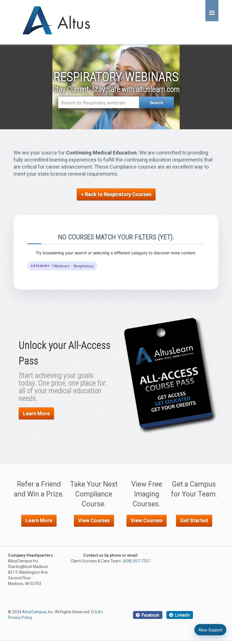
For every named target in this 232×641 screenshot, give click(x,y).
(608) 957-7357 (136, 561)
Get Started (194, 520)
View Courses (94, 520)
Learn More (36, 413)
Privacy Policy (20, 617)
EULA (96, 612)
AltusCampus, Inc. (38, 612)
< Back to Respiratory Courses (116, 194)
